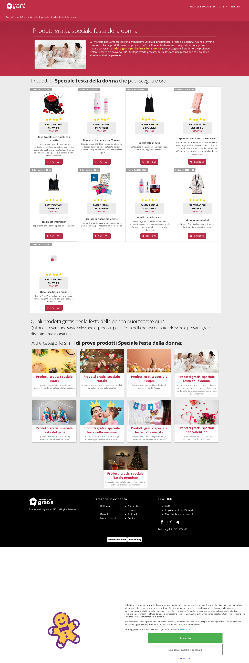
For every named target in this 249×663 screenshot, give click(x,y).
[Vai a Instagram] (170, 522)
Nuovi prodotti (108, 518)
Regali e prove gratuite (207, 6)
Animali (132, 514)
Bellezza (105, 506)
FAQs (168, 506)
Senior (131, 518)
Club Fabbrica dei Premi (179, 514)
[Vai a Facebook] (162, 522)
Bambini (105, 514)
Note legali (164, 529)
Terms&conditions (117, 539)
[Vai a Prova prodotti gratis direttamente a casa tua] (29, 6)
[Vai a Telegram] (178, 522)
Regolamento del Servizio (179, 510)
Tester (235, 6)
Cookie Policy (134, 539)
